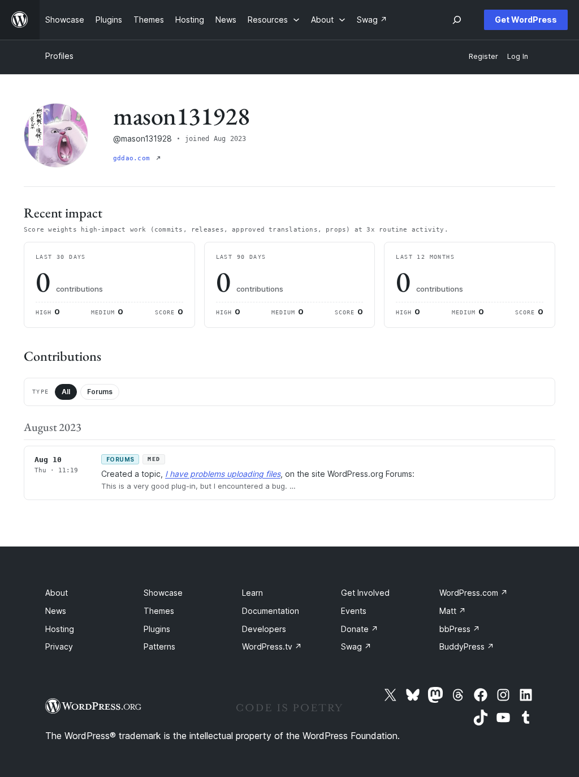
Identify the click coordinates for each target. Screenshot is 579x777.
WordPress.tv (272, 646)
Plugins (157, 629)
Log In (517, 56)
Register (483, 56)
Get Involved (365, 592)
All (66, 391)
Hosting (59, 629)
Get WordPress (526, 19)
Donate (359, 629)
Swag (356, 646)
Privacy (59, 646)
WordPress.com (473, 592)
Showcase (163, 592)
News (55, 611)
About (56, 592)
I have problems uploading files (222, 474)
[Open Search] (457, 20)
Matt (452, 611)
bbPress (459, 629)
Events (353, 611)
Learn (252, 592)
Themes (159, 611)
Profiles (59, 56)
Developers (264, 629)
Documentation (270, 611)
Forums (100, 391)
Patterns (159, 646)
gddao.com (133, 158)
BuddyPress (466, 646)
